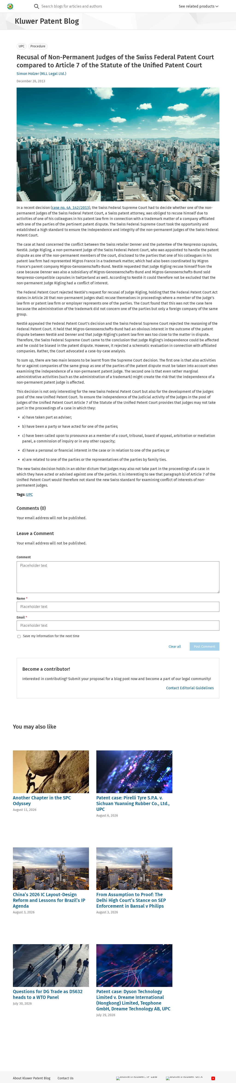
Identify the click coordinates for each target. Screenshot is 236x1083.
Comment (24, 557)
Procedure (37, 46)
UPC (21, 46)
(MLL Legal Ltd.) (53, 73)
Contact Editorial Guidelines (190, 688)
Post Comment (204, 647)
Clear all (175, 647)
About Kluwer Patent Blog (31, 1078)
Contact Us (66, 1078)
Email (22, 617)
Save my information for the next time (51, 636)
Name (22, 599)
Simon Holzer (28, 73)
